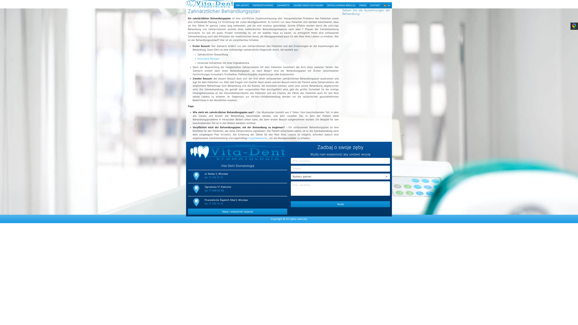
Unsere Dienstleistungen (308, 5)
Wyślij (340, 204)
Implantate (242, 5)
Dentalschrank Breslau (341, 5)
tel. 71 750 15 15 (214, 203)
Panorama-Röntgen (208, 58)
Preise (362, 5)
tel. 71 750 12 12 (214, 177)
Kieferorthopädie (263, 5)
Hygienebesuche (257, 138)
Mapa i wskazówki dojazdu (237, 211)
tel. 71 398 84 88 (214, 190)
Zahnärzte (283, 5)
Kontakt (375, 5)
